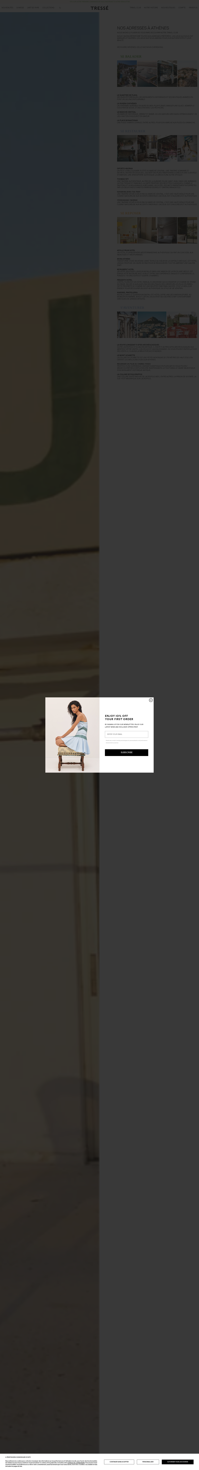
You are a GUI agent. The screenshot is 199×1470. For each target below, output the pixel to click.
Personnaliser (148, 1462)
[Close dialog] (151, 700)
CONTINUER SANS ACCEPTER (119, 1462)
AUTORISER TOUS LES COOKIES (177, 1462)
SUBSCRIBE (127, 753)
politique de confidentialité (76, 1463)
